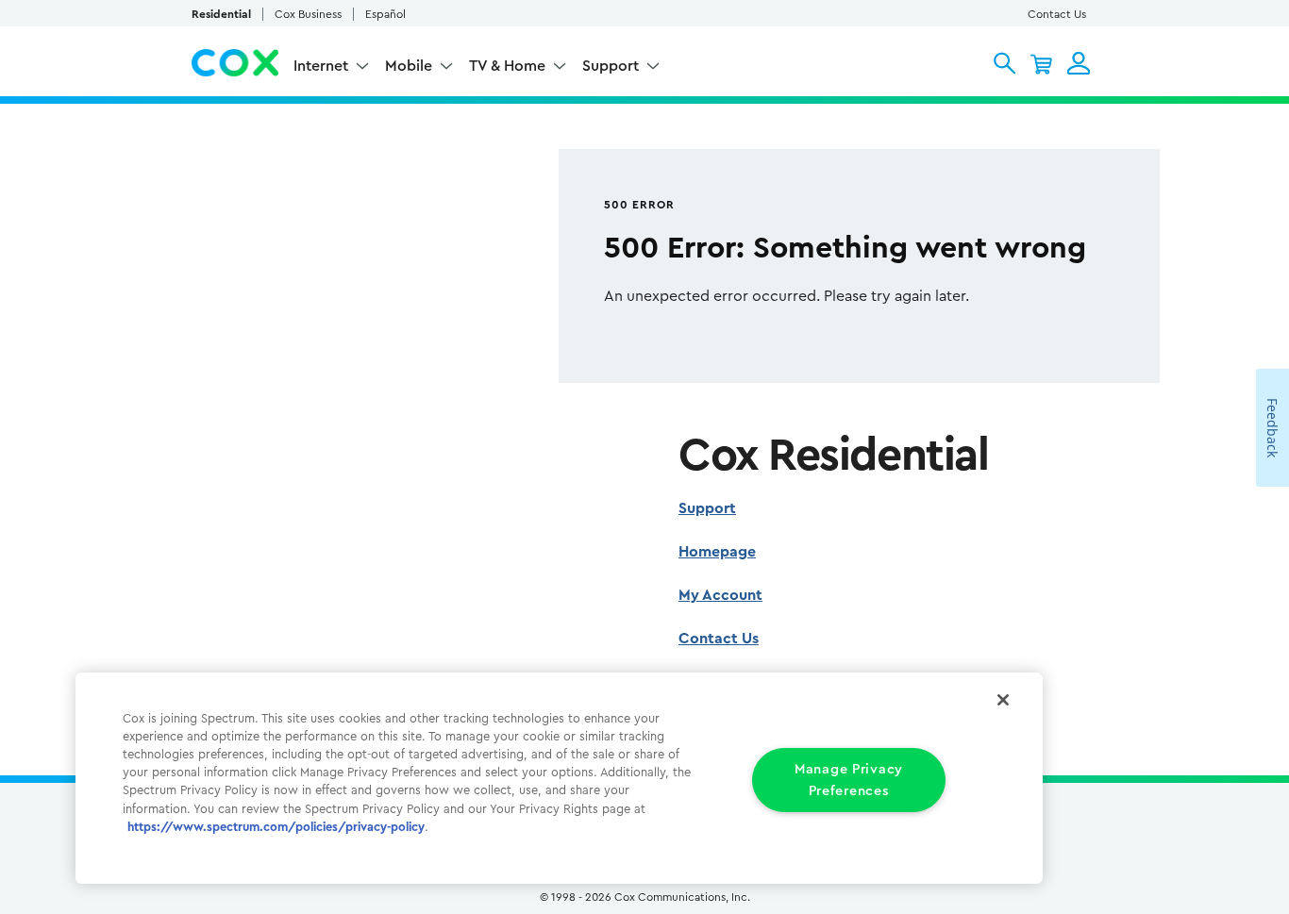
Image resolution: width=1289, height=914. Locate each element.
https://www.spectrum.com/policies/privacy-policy (276, 827)
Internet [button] (320, 66)
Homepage (717, 551)
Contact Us (1057, 14)
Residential (221, 14)
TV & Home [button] (507, 66)
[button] (1004, 63)
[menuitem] (331, 68)
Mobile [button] (408, 66)
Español (385, 14)
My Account (720, 595)
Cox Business (308, 14)
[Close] (1003, 700)
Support (707, 508)
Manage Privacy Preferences (849, 780)
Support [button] (610, 66)
